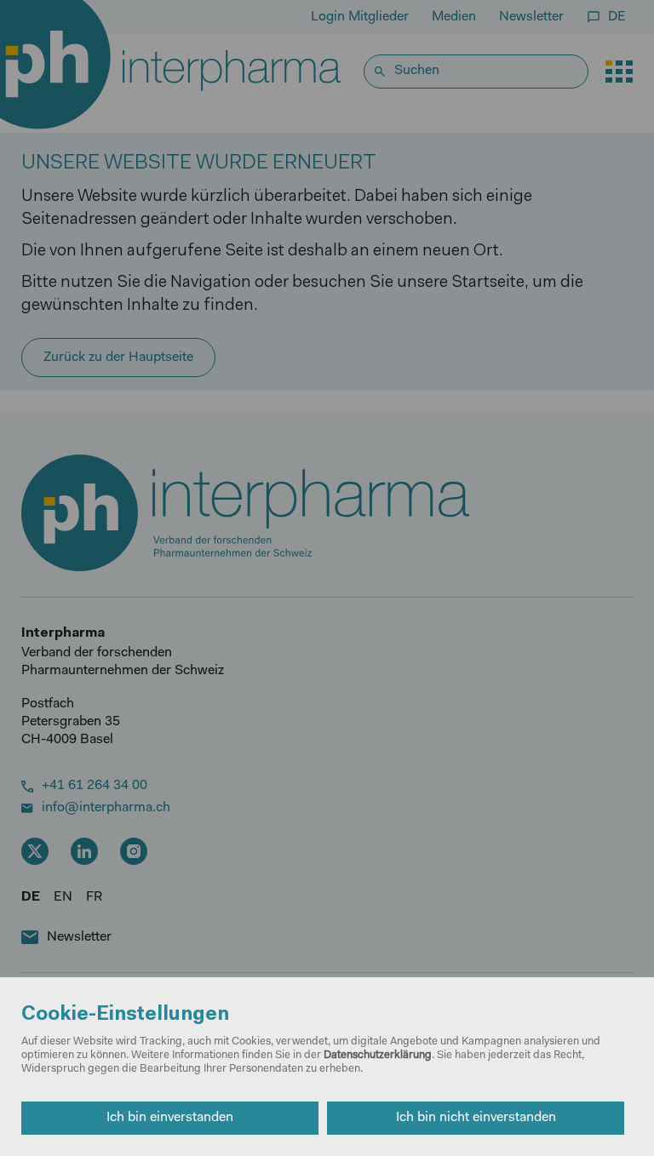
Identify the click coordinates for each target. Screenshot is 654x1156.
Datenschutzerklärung (378, 1055)
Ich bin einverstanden (169, 1118)
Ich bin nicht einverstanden (476, 1118)
